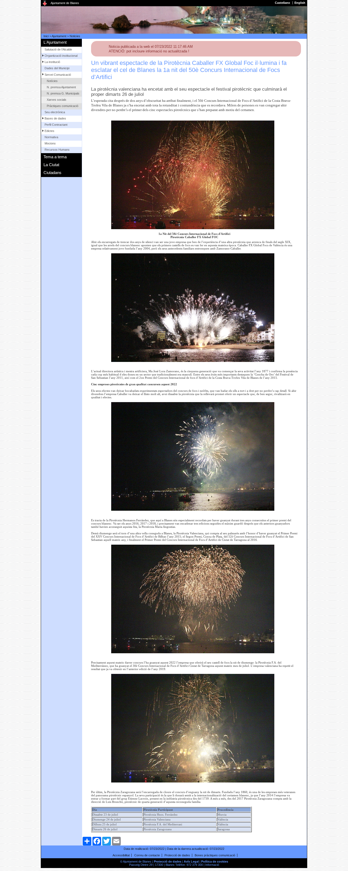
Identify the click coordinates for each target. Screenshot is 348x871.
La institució (52, 62)
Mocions (50, 143)
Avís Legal (191, 861)
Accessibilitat (121, 855)
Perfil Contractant (56, 124)
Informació (212, 864)
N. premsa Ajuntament (61, 87)
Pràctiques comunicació (62, 106)
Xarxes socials (56, 99)
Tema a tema (55, 156)
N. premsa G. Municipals (63, 93)
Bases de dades (55, 118)
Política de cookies (214, 861)
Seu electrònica (55, 112)
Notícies (52, 81)
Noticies (75, 36)
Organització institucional (61, 55)
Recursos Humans (57, 149)
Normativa (51, 137)
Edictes (49, 130)
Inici (46, 36)
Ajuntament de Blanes (65, 3)
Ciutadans (52, 172)
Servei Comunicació (58, 74)
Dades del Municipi (57, 68)
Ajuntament (59, 36)
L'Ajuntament (55, 42)
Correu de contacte (147, 855)
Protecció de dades (177, 855)
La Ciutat (51, 164)
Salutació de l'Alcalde (58, 49)
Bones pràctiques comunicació (215, 855)
